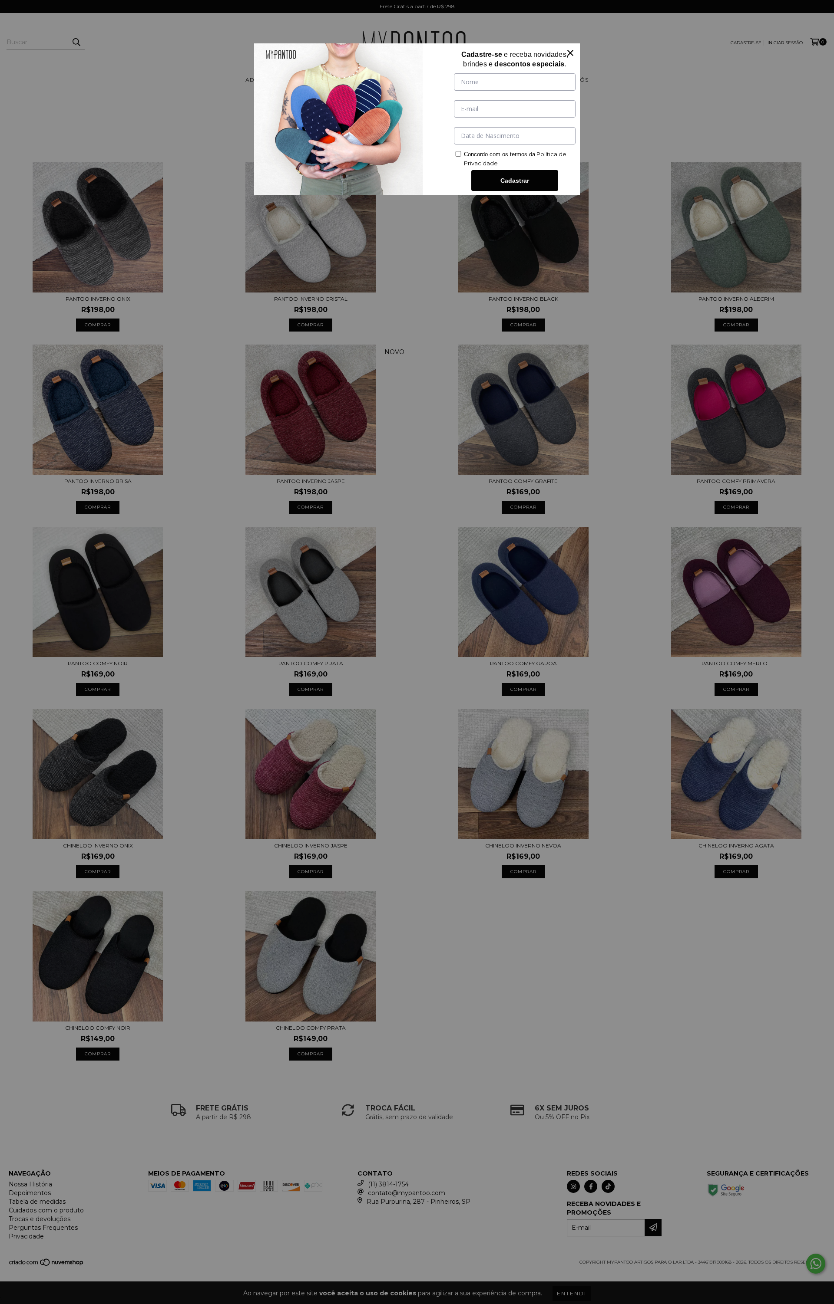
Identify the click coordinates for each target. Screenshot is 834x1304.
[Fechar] (570, 53)
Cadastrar (514, 180)
